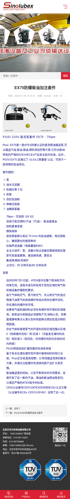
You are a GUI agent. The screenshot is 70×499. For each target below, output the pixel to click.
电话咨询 (8, 496)
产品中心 (26, 496)
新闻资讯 (43, 496)
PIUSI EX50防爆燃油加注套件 (28, 412)
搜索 (65, 75)
